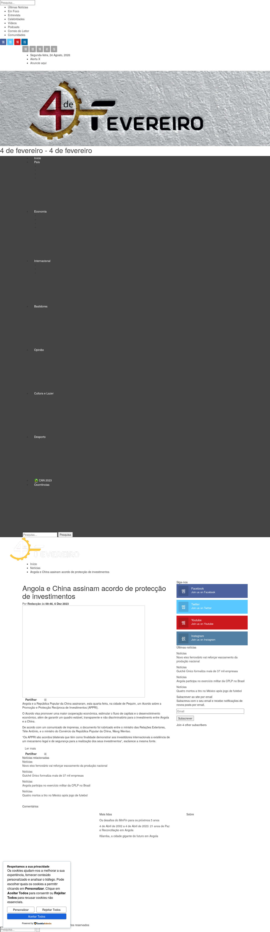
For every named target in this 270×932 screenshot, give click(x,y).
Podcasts (13, 27)
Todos (44, 166)
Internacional (42, 261)
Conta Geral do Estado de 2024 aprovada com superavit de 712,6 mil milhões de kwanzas (86, 196)
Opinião (39, 350)
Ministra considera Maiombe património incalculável (62, 431)
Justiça (45, 170)
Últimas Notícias (18, 7)
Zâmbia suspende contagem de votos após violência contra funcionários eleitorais (81, 281)
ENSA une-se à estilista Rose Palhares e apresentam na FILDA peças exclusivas (80, 421)
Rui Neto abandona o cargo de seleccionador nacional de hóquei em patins (77, 474)
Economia (40, 211)
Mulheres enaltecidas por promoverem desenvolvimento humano (71, 334)
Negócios (46, 223)
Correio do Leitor (18, 31)
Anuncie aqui (38, 63)
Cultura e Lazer (44, 393)
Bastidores (40, 306)
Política (45, 174)
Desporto (40, 437)
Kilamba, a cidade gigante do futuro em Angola (128, 836)
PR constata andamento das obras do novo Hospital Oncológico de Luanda (77, 186)
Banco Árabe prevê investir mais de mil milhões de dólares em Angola (74, 344)
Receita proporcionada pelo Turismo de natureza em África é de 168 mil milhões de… (84, 401)
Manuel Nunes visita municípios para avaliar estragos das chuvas (71, 492)
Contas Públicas (50, 227)
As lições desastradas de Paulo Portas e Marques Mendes (66, 358)
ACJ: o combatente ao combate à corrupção (58, 387)
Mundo (45, 269)
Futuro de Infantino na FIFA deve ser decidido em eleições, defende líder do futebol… (84, 445)
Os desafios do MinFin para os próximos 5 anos (129, 820)
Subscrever (185, 718)
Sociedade (47, 178)
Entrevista (14, 15)
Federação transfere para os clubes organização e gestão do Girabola (74, 464)
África (44, 273)
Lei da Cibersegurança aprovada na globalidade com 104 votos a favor (74, 205)
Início (37, 158)
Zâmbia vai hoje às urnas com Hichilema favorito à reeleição (68, 290)
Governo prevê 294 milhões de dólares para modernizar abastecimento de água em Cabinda (88, 255)
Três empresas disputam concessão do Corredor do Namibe (68, 235)
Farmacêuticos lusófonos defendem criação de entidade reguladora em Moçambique (83, 300)
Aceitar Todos (36, 916)
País (37, 162)
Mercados (47, 219)
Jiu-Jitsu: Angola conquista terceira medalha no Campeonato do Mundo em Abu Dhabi (84, 455)
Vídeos (12, 23)
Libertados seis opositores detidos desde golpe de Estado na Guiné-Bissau (77, 522)
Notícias (35, 364)
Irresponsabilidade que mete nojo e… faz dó (58, 368)
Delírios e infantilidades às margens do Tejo (57, 377)
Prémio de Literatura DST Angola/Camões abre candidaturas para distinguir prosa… (83, 411)
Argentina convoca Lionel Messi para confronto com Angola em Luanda (75, 314)
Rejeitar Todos (51, 910)
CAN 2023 (45, 480)
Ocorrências (41, 485)
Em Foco (13, 11)
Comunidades (16, 35)
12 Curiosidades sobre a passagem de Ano (57, 512)
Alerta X (35, 59)
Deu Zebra (37, 324)
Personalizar (21, 910)
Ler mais (30, 748)
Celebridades (16, 19)
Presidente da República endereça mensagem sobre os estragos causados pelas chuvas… (87, 502)
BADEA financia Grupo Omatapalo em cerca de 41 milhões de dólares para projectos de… (86, 245)
